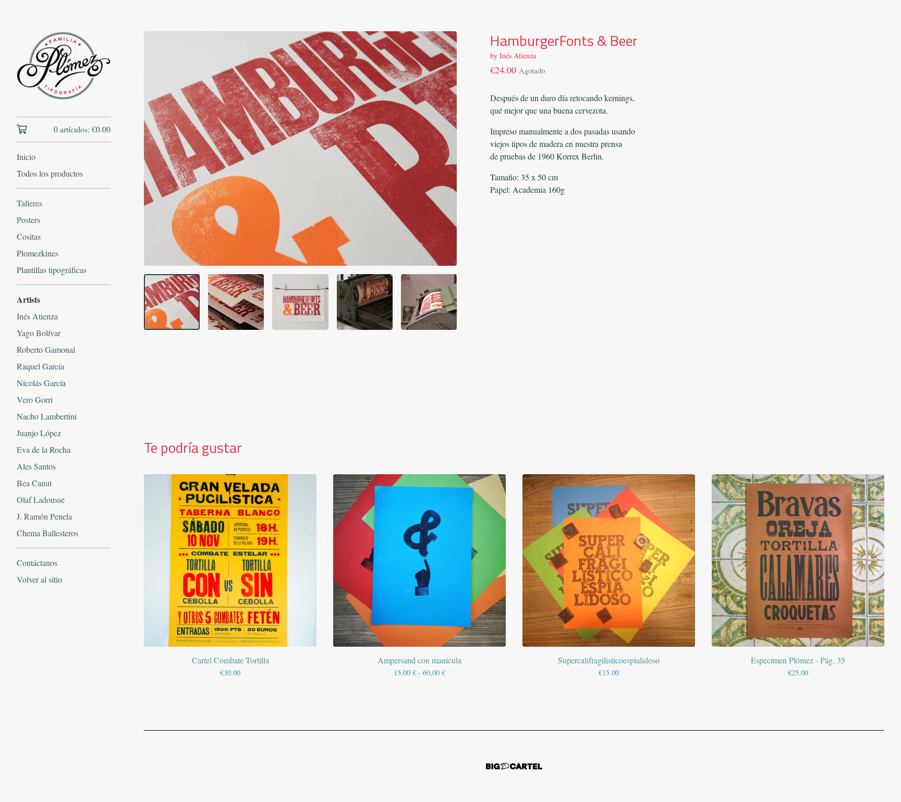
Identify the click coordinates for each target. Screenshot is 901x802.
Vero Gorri (35, 399)
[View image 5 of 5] (429, 302)
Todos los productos (50, 173)
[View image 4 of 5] (365, 302)
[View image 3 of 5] (300, 302)
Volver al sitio (39, 579)
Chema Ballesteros (47, 532)
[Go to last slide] (158, 148)
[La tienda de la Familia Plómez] (64, 65)
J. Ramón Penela (44, 516)
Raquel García (40, 366)
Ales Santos (36, 466)
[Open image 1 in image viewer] (300, 148)
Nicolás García (41, 382)
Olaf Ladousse (41, 499)
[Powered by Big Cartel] (514, 766)
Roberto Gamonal (46, 349)
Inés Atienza (37, 316)
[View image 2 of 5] (236, 302)
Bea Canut (34, 482)
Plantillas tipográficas (52, 269)
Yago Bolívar (38, 332)
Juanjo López (39, 432)
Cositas (29, 236)
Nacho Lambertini (47, 416)
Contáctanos (37, 562)
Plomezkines (37, 253)
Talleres (29, 203)
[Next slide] (442, 148)
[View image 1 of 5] (172, 302)
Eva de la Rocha (43, 449)
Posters (28, 219)
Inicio (26, 156)
